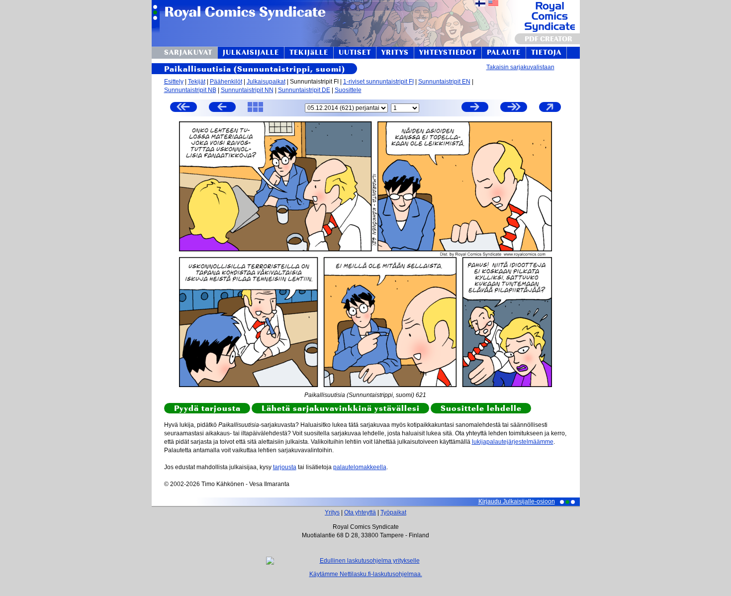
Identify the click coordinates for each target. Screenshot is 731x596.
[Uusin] (513, 108)
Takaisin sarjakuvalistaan (520, 67)
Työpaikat (393, 512)
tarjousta (284, 467)
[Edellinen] (222, 108)
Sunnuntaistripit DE (304, 90)
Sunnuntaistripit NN (247, 90)
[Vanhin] (183, 108)
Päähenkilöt (226, 81)
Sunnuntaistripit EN (444, 81)
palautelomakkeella (359, 467)
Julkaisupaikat (266, 81)
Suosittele (348, 90)
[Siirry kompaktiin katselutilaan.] (550, 111)
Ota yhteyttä (360, 512)
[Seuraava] (475, 108)
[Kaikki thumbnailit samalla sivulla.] (255, 111)
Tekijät (196, 81)
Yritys (332, 512)
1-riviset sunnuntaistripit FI (378, 81)
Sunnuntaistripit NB (190, 90)
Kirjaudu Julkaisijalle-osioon (516, 501)
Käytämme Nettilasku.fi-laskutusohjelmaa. (365, 574)
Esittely (173, 81)
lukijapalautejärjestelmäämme (512, 441)
